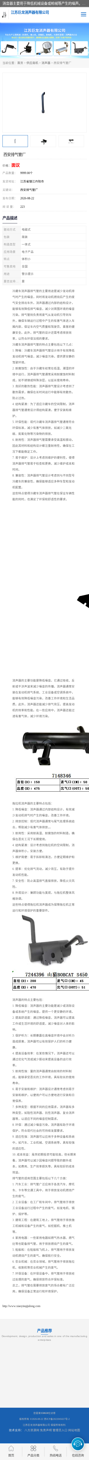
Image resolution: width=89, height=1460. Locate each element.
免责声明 (46, 1430)
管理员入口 (60, 1430)
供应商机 (32, 62)
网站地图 (74, 1430)
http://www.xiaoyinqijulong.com (21, 1306)
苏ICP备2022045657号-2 (57, 1419)
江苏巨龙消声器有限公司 (36, 1425)
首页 (20, 62)
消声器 (46, 62)
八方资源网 (31, 1430)
